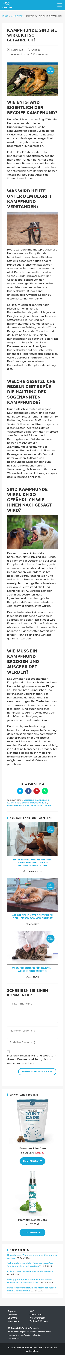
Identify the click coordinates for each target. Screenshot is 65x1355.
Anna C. (35, 49)
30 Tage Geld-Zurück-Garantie (23, 1328)
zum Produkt (32, 1161)
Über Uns (12, 1317)
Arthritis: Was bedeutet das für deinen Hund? (31, 1271)
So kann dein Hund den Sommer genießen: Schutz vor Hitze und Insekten (30, 1265)
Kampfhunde (14, 803)
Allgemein (17, 54)
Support (12, 1311)
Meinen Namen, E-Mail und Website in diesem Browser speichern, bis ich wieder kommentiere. (31, 1059)
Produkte (12, 1314)
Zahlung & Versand (39, 1321)
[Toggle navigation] (58, 5)
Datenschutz (36, 1314)
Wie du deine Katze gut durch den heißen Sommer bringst (32, 916)
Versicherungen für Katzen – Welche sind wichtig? (32, 969)
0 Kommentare (39, 54)
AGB (32, 1311)
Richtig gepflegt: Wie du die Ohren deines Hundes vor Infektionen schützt (29, 1281)
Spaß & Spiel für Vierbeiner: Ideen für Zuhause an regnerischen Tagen (32, 862)
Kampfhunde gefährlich (34, 803)
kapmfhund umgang (41, 805)
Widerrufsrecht (37, 1317)
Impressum (13, 1321)
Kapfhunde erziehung (18, 805)
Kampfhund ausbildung (36, 800)
